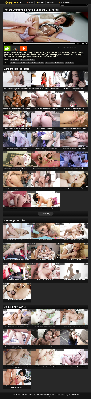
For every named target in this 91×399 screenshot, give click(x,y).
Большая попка (69, 63)
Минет (22, 59)
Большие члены (15, 59)
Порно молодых (30, 59)
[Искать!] (87, 5)
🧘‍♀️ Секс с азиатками (64, 2)
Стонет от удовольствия (37, 63)
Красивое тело (25, 63)
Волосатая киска (15, 63)
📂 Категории (40, 2)
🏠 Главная (30, 2)
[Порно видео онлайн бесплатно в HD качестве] (13, 2)
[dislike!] (23, 48)
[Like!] (7, 48)
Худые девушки (49, 63)
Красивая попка (59, 63)
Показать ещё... (45, 214)
